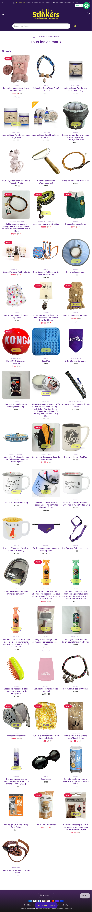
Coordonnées (67, 908)
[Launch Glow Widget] (84, 5)
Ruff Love (46, 733)
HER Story (46, 312)
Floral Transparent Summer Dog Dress (16, 316)
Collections (41, 36)
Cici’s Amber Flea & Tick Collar (75, 181)
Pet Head (46, 589)
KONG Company (16, 358)
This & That (46, 822)
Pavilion (75, 454)
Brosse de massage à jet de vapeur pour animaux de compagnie (16, 691)
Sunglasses (46, 779)
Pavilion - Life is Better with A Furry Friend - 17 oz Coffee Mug (76, 503)
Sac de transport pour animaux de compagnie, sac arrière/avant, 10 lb (75, 137)
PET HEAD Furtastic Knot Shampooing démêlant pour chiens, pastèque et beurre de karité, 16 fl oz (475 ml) (75, 595)
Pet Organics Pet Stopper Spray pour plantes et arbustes (75, 640)
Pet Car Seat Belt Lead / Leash (75, 548)
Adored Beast (75, 85)
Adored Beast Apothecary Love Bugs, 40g (16, 136)
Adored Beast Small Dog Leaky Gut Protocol (46, 136)
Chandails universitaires (75, 224)
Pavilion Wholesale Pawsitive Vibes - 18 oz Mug (16, 549)
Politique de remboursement (26, 908)
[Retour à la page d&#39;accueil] (34, 36)
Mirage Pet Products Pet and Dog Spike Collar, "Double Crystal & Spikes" (16, 459)
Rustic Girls (76, 733)
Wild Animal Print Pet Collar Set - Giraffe (16, 871)
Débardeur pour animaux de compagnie (46, 690)
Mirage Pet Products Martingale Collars (76, 405)
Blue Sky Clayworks (16, 178)
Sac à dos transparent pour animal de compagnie (16, 592)
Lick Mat (46, 361)
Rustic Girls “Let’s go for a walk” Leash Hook (75, 737)
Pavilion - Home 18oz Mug (75, 457)
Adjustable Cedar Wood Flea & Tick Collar (46, 89)
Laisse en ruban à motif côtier (46, 224)
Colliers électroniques (75, 272)
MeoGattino (16, 867)
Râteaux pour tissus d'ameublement (46, 182)
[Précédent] (3, 2)
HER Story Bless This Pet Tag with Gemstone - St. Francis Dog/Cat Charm (46, 317)
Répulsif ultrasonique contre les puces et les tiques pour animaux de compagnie (75, 827)
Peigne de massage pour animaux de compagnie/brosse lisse (46, 641)
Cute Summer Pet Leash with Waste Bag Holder (46, 273)
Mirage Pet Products (76, 401)
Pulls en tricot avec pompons (76, 315)
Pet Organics (75, 636)
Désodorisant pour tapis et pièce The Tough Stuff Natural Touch (75, 781)
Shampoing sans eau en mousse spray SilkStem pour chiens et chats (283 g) (16, 781)
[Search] (75, 26)
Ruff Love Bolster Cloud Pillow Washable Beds (46, 737)
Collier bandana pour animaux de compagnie (46, 549)
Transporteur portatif (16, 736)
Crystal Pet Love (16, 269)
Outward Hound (46, 454)
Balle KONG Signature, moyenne (16, 362)
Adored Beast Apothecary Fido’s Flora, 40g (75, 89)
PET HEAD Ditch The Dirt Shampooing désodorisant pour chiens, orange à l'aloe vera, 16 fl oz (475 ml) (46, 595)
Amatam (16, 85)
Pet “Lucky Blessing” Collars (75, 689)
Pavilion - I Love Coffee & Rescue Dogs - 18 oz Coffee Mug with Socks (46, 504)
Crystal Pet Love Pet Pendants (16, 272)
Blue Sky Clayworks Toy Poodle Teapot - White (16, 182)
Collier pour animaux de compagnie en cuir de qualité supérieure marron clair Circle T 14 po (16, 227)
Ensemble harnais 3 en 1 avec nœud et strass (16, 89)
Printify (46, 545)
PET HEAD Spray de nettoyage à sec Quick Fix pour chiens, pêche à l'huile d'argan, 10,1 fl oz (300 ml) (16, 643)
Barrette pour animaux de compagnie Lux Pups (16, 405)
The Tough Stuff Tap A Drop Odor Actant (16, 826)
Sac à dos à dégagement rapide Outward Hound (46, 458)
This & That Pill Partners (46, 825)
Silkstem (16, 776)
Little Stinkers (76, 358)
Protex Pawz (46, 401)
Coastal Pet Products (16, 221)
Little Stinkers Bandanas (76, 361)
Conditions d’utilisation (56, 908)
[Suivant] (88, 2)
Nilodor (75, 776)
